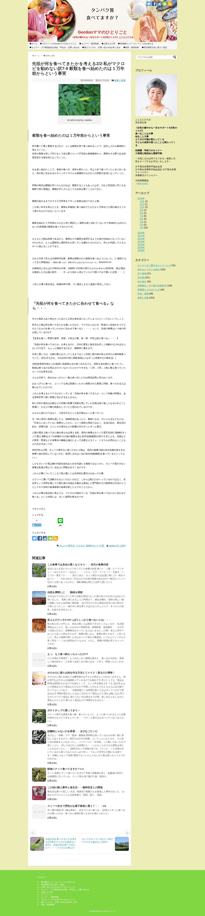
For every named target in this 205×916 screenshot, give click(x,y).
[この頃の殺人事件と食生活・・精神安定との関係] (39, 793)
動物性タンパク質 (95, 546)
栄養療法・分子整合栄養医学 (152, 285)
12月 (142, 201)
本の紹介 (142, 281)
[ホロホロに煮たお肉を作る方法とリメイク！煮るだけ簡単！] (39, 678)
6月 (141, 219)
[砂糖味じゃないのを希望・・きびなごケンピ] (39, 737)
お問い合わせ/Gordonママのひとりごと (58, 887)
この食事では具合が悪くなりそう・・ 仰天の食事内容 (77, 564)
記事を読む (52, 586)
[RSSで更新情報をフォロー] (170, 3)
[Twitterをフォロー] (148, 3)
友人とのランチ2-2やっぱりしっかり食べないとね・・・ (79, 619)
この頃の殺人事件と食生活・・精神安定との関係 (75, 787)
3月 (141, 222)
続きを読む (143, 183)
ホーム (34, 43)
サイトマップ (47, 894)
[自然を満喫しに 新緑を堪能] (39, 598)
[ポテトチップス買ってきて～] (39, 716)
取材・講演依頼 (132, 47)
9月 (141, 210)
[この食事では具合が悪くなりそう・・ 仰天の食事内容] (39, 570)
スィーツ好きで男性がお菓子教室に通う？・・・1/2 (76, 806)
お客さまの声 (109, 43)
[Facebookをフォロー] (154, 3)
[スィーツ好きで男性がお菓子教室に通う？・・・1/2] (39, 812)
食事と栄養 (119, 80)
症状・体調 (143, 294)
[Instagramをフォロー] (159, 3)
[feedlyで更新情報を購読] (164, 3)
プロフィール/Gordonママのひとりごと (59, 43)
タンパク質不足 (67, 546)
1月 (141, 227)
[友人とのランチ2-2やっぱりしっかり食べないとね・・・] (39, 626)
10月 (142, 207)
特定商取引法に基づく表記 (155, 47)
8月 (141, 213)
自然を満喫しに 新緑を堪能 (65, 592)
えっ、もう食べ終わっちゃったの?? (67, 654)
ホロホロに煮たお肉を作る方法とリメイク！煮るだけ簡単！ (81, 672)
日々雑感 (142, 273)
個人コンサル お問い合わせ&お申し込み (102, 47)
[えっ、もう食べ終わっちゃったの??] (39, 660)
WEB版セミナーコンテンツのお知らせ (136, 43)
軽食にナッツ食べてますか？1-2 (65, 769)
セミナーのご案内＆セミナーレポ (154, 265)
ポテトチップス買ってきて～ (63, 710)
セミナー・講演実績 (90, 43)
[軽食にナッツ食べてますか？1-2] (39, 775)
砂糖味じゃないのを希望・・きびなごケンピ (72, 731)
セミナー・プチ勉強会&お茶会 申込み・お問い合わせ (55, 47)
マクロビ (80, 546)
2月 (141, 225)
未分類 (141, 277)
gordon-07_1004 (117, 546)
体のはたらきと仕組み (149, 269)
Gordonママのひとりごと (102, 32)
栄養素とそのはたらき (149, 289)
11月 (142, 204)
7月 (141, 216)
